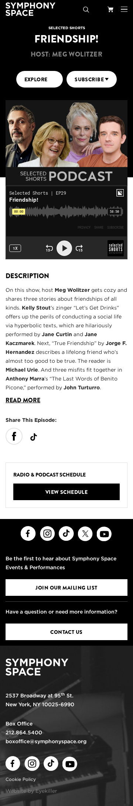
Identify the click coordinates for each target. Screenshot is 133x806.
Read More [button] (23, 400)
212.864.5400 (24, 732)
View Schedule (66, 492)
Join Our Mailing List (66, 587)
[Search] (86, 9)
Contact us (66, 632)
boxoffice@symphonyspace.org (46, 741)
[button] (124, 9)
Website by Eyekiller (31, 791)
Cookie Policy (21, 779)
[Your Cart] (110, 9)
